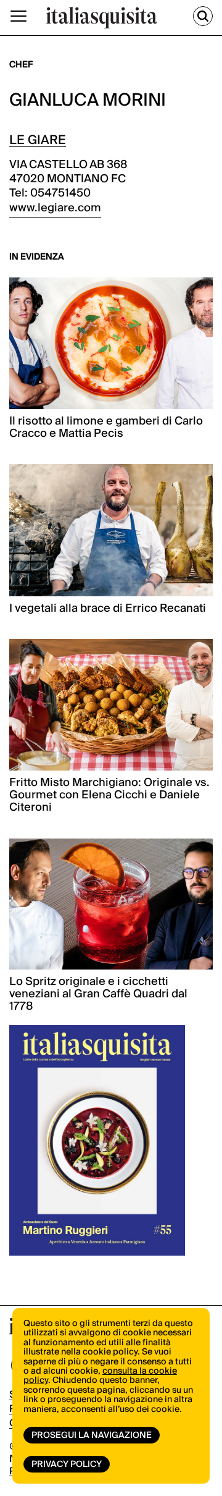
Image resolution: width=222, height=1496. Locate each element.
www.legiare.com (55, 208)
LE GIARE (37, 140)
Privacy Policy (66, 1464)
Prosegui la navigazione (91, 1435)
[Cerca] (203, 16)
